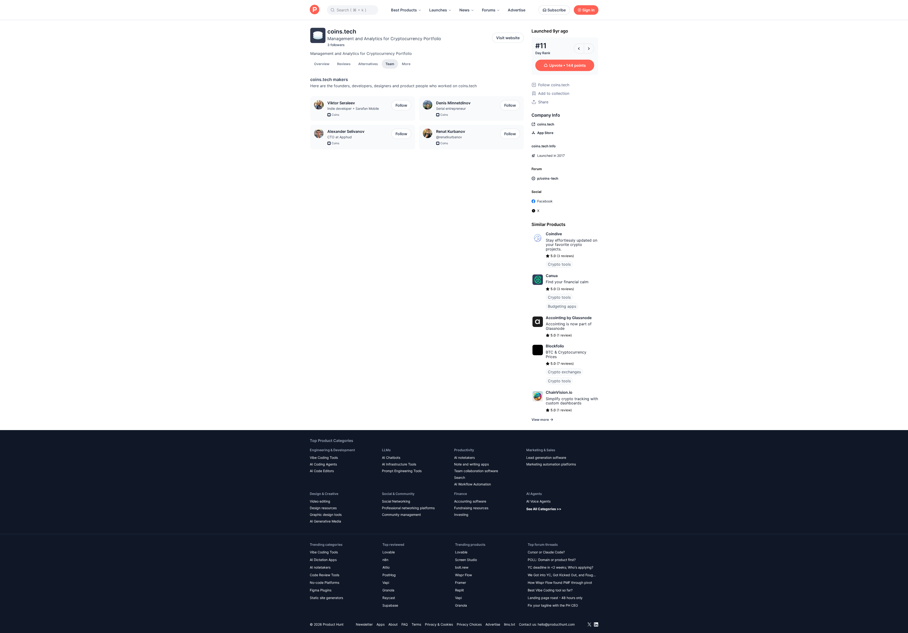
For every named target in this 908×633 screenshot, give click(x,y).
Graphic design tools (326, 515)
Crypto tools (559, 264)
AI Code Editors (322, 471)
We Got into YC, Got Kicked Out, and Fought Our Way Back (562, 575)
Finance (460, 494)
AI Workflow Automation (472, 484)
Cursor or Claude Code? (546, 552)
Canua (552, 275)
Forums (488, 10)
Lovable (388, 552)
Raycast (388, 598)
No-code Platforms (324, 582)
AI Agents (534, 494)
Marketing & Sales (540, 450)
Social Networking (396, 501)
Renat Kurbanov (450, 131)
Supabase (390, 605)
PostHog (389, 575)
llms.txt (509, 624)
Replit (459, 590)
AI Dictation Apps (323, 560)
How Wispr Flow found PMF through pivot (560, 582)
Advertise (516, 10)
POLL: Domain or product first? (552, 560)
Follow (401, 105)
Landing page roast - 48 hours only (555, 598)
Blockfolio (555, 346)
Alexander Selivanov (345, 131)
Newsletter (364, 624)
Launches (438, 10)
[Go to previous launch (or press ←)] (579, 48)
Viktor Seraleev (341, 103)
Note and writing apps (471, 464)
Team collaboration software (476, 471)
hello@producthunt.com (556, 624)
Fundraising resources (471, 508)
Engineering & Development (332, 450)
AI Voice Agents (538, 501)
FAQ (404, 624)
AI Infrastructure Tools (399, 464)
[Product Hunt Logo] (314, 10)
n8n (385, 560)
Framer (460, 582)
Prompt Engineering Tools (402, 471)
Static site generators (326, 598)
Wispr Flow (463, 575)
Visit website (508, 37)
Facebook (545, 201)
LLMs (386, 450)
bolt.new (461, 567)
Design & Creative (324, 494)
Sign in (588, 10)
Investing (461, 515)
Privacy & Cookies (439, 624)
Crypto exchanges (564, 371)
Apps (380, 624)
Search (459, 477)
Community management (401, 515)
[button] (406, 63)
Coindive (554, 233)
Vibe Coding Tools (324, 458)
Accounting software (470, 501)
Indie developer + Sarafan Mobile (353, 108)
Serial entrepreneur (451, 108)
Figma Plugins (320, 590)
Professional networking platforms (408, 508)
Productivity (464, 450)
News (464, 10)
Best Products (404, 10)
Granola (388, 590)
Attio (386, 567)
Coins (335, 114)
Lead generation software (546, 458)
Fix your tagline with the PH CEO (553, 605)
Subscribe (556, 10)
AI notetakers (464, 458)
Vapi (385, 582)
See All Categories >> (543, 509)
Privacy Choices (469, 624)
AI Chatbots (391, 458)
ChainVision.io (559, 392)
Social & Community (398, 494)
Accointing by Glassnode (569, 317)
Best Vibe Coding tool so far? (550, 590)
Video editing (320, 501)
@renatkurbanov (449, 137)
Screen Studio (466, 560)
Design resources (323, 508)
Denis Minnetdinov (453, 103)
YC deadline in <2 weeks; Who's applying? (560, 567)
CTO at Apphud (339, 137)
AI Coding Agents (323, 464)
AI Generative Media (325, 521)
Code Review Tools (324, 575)
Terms (416, 624)
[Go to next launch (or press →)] (589, 48)
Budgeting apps (562, 306)
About (393, 624)
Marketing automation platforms (551, 464)
